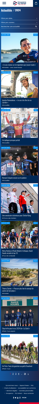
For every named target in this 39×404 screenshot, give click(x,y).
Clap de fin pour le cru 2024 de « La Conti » (16, 328)
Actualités (6, 10)
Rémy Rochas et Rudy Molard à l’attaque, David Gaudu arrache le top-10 (17, 251)
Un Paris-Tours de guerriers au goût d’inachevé (17, 366)
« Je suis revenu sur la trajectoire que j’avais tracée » (19, 64)
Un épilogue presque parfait (11, 140)
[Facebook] (13, 398)
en (25, 398)
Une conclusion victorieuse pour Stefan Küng (16, 215)
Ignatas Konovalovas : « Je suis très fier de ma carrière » (16, 101)
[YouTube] (18, 398)
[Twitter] (15, 398)
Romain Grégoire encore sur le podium (14, 177)
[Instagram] (20, 398)
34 (25, 373)
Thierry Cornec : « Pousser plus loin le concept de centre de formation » (17, 289)
